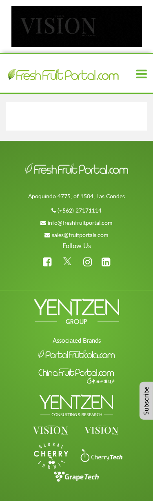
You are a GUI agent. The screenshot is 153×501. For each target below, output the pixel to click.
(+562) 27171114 (80, 210)
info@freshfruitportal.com (80, 222)
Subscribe (146, 401)
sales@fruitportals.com (80, 235)
